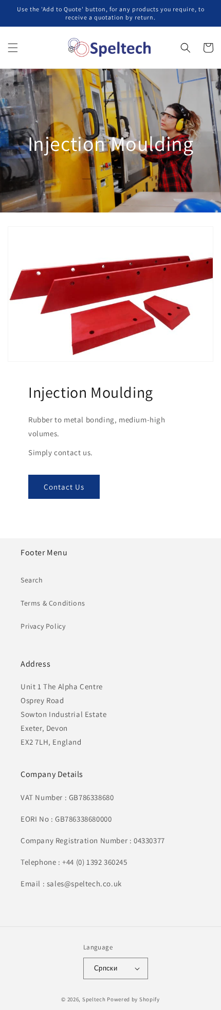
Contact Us (64, 487)
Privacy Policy (43, 626)
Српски (105, 968)
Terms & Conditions (53, 603)
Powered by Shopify (133, 999)
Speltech (94, 999)
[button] (13, 47)
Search (32, 580)
